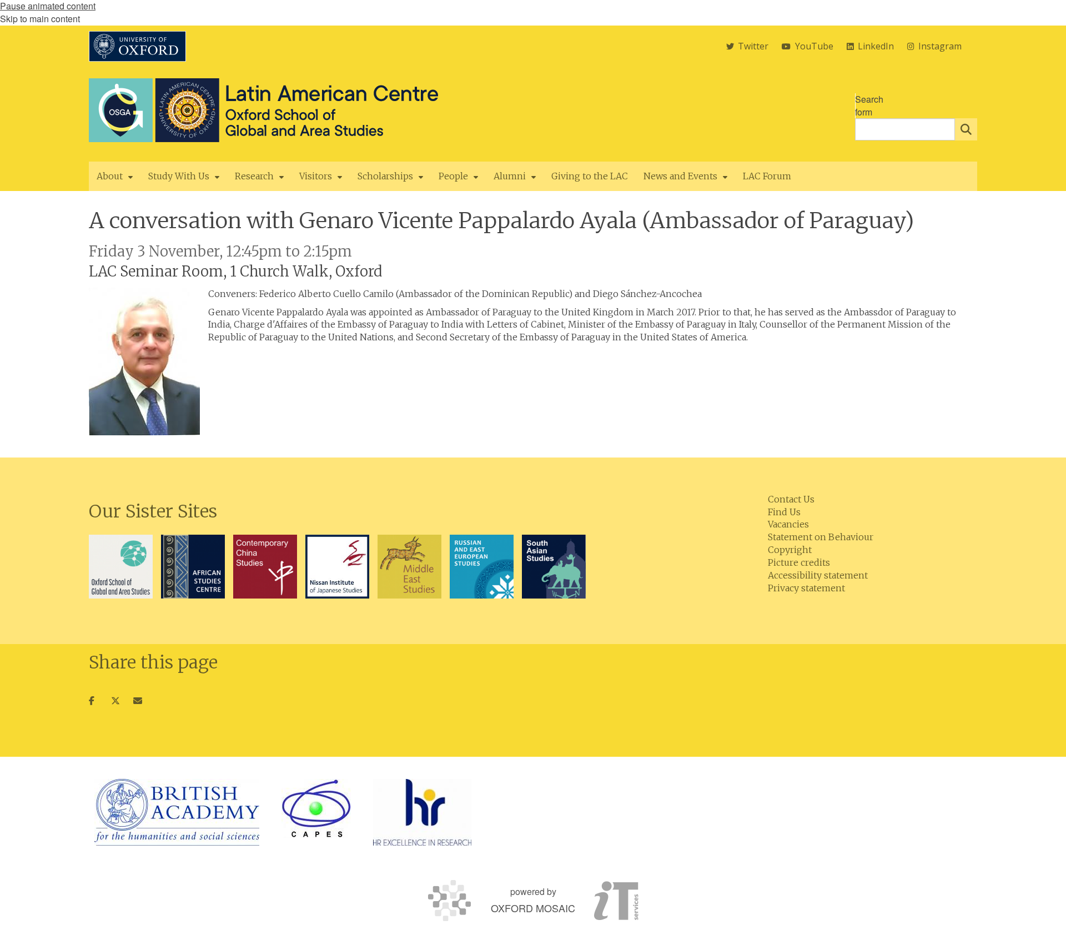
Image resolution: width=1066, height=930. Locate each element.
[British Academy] (176, 812)
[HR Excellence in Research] (422, 812)
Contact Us (791, 499)
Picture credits (799, 562)
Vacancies (788, 524)
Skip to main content (40, 18)
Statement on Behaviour (820, 536)
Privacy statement (806, 588)
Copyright (790, 549)
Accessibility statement (818, 575)
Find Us (784, 511)
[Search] (966, 129)
